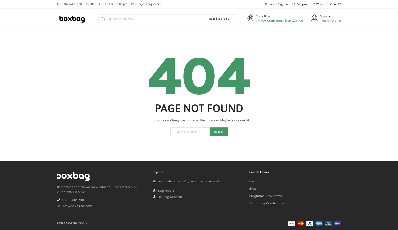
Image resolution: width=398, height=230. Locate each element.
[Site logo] (72, 19)
